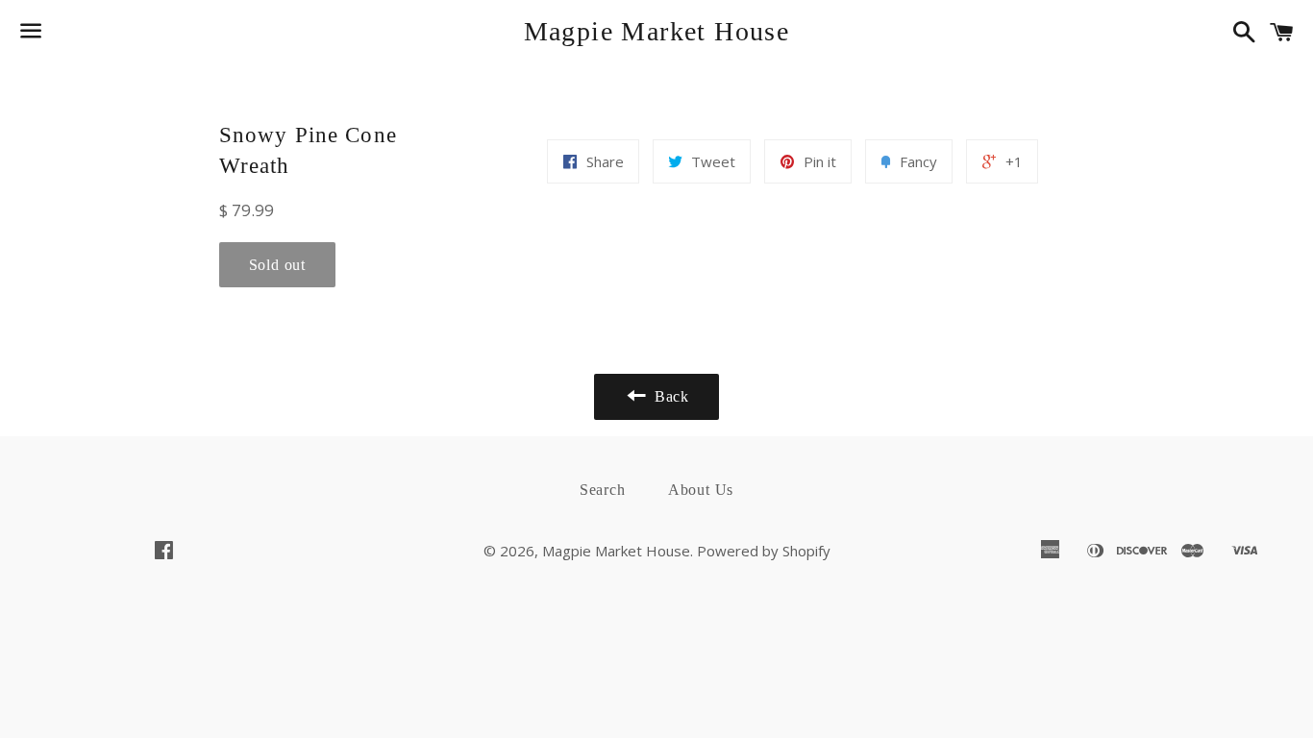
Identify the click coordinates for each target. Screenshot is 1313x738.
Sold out (277, 265)
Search (603, 489)
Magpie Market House (657, 31)
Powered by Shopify (763, 550)
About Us (700, 489)
